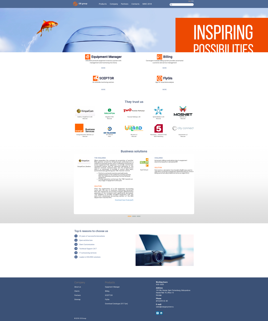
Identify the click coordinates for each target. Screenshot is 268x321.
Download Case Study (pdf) (124, 200)
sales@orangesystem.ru (165, 307)
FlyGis (167, 78)
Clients (76, 291)
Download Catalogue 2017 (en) (116, 304)
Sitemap (77, 299)
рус (192, 1)
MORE (103, 68)
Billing (167, 57)
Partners (77, 295)
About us (77, 287)
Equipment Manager (106, 57)
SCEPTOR (106, 78)
